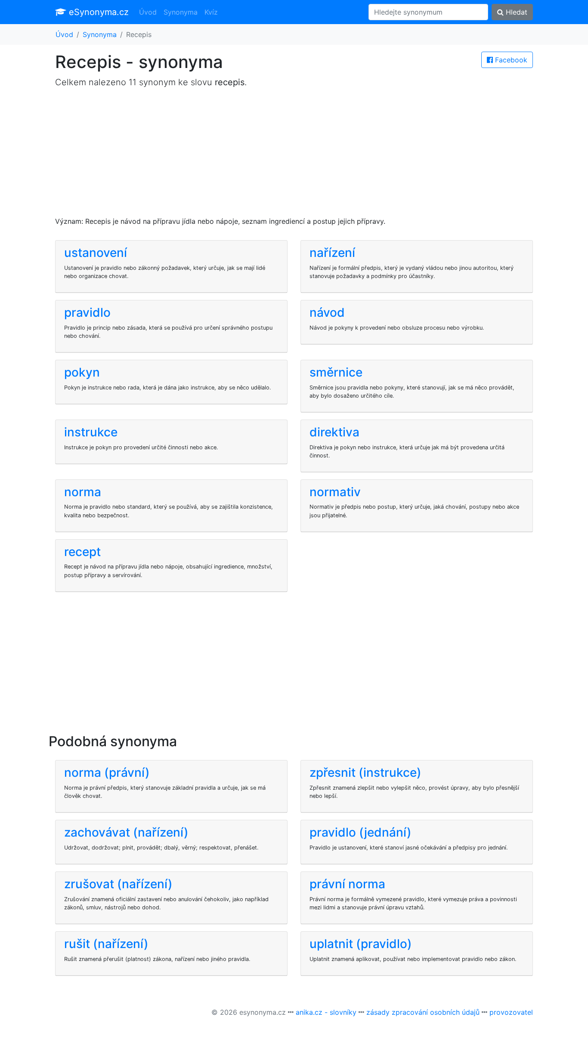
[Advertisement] (294, 156)
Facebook (510, 60)
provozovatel (511, 1012)
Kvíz (211, 12)
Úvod (148, 12)
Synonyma (181, 12)
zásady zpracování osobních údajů (423, 1012)
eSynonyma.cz (97, 12)
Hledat (515, 12)
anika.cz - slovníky (326, 1012)
